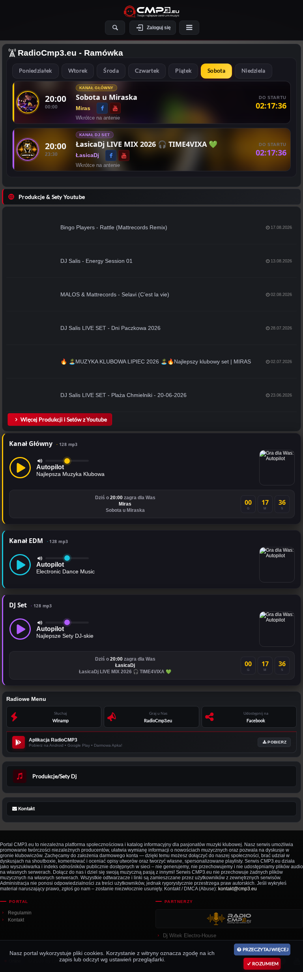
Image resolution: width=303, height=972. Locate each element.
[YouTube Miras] (115, 108)
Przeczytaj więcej (265, 949)
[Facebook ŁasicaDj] (110, 155)
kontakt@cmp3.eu (237, 888)
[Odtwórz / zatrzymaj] (20, 468)
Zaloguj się (159, 27)
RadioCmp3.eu (47, 52)
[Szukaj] (115, 28)
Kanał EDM (38, 540)
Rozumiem (265, 963)
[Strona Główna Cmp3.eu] (151, 11)
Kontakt (16, 920)
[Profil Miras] (28, 102)
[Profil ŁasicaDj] (28, 150)
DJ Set (30, 605)
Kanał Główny (43, 443)
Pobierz (276, 742)
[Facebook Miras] (102, 108)
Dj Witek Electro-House (189, 935)
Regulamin (20, 913)
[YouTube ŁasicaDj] (123, 155)
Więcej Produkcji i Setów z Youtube (64, 419)
